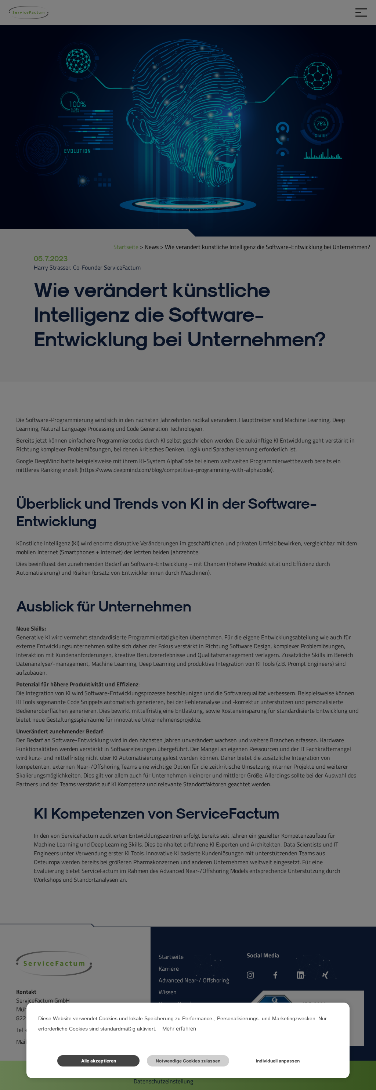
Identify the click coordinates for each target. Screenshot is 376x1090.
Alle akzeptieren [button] (98, 1061)
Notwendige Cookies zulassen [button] (188, 1061)
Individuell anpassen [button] (278, 1061)
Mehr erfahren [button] (179, 1028)
